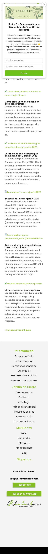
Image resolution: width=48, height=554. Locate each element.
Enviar (24, 73)
